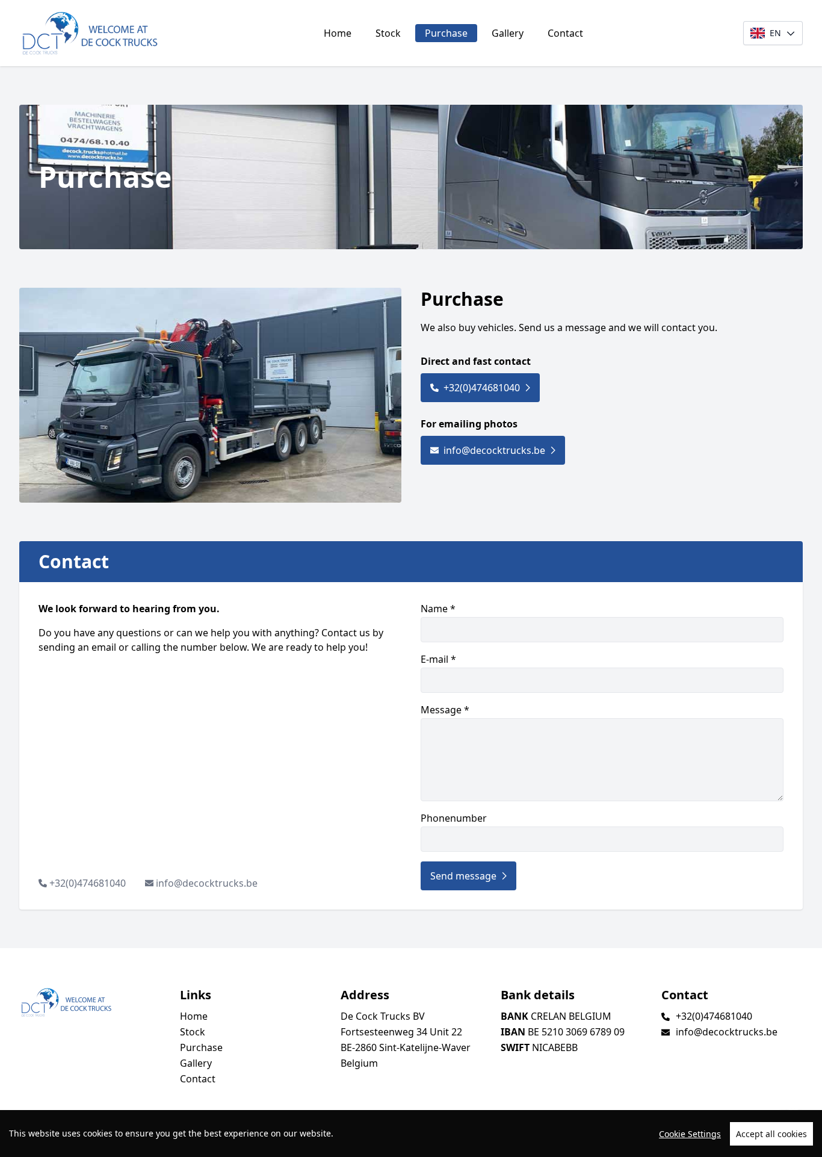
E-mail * (438, 659)
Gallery (508, 33)
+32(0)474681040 (481, 387)
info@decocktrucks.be (494, 450)
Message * (445, 709)
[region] (411, 1133)
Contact (565, 33)
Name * (438, 608)
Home (337, 33)
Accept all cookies (771, 1134)
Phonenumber (454, 818)
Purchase (446, 33)
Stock (388, 33)
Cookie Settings (690, 1134)
